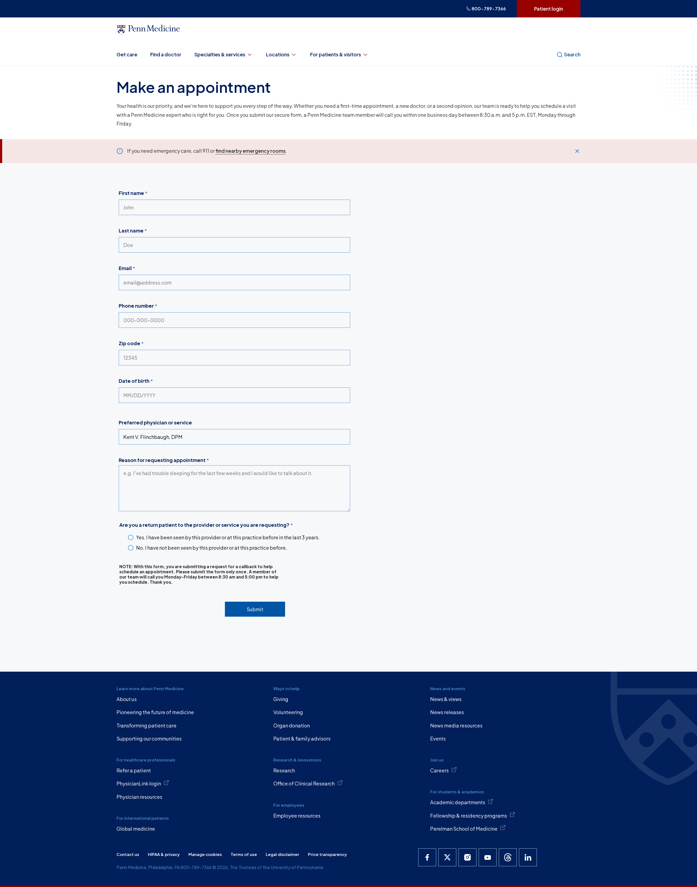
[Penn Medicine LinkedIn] (528, 857)
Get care (127, 54)
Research (284, 770)
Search (572, 54)
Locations (277, 54)
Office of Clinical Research (304, 783)
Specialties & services (219, 54)
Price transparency (327, 854)
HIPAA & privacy (164, 854)
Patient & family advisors (302, 738)
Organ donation (291, 725)
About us (127, 699)
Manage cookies (205, 854)
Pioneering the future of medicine (155, 712)
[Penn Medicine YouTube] (487, 857)
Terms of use (244, 854)
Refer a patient (134, 770)
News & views (445, 699)
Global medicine (136, 828)
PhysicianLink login (139, 783)
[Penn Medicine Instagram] (467, 857)
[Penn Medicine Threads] (507, 857)
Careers (439, 770)
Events (438, 738)
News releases (447, 712)
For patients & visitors (335, 54)
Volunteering (288, 712)
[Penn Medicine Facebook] (427, 857)
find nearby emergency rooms (250, 151)
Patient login (548, 8)
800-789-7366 (489, 8)
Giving (280, 699)
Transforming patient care (146, 725)
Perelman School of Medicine (463, 828)
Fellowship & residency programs (468, 815)
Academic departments (457, 802)
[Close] (577, 151)
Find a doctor (165, 54)
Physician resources (139, 797)
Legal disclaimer (282, 854)
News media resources (456, 725)
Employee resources (296, 815)
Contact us (128, 854)
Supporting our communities (149, 738)
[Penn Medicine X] (447, 857)
